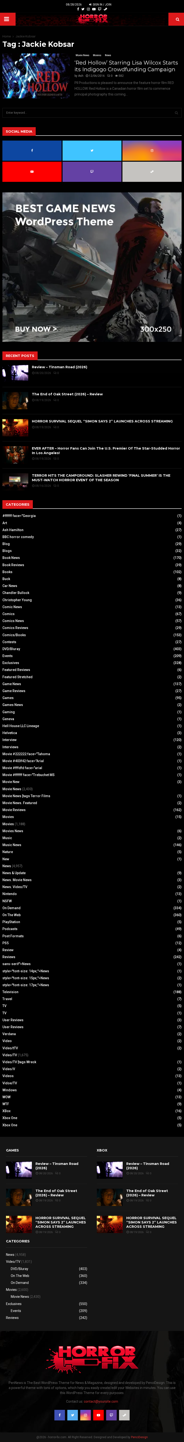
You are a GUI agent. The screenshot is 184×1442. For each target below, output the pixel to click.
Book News (11, 558)
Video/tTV (10, 1048)
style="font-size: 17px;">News (25, 985)
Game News (11, 684)
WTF (5, 1104)
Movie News (82, 55)
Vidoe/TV (9, 1083)
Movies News (12, 831)
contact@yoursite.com (101, 1401)
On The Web (11, 915)
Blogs (7, 551)
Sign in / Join (101, 4)
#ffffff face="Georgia (19, 516)
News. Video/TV (14, 887)
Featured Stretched (17, 677)
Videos (8, 1076)
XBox (6, 1111)
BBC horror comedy (18, 537)
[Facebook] (78, 9)
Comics (8, 614)
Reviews (8, 957)
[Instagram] (88, 9)
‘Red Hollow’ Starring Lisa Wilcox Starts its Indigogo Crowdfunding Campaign (126, 66)
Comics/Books (14, 635)
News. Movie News (17, 880)
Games (8, 698)
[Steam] (105, 9)
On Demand (11, 908)
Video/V (8, 1069)
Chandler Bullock (15, 593)
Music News (11, 845)
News (108, 55)
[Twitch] (99, 9)
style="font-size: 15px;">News (25, 978)
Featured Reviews (16, 670)
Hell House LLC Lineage (20, 726)
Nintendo (9, 894)
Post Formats (13, 936)
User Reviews (12, 1020)
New (5, 859)
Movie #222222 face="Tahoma (26, 754)
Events (7, 656)
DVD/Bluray (11, 649)
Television (10, 992)
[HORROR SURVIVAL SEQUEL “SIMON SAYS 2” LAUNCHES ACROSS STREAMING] (15, 427)
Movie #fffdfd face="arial (22, 768)
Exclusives (10, 663)
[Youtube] (94, 9)
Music (7, 838)
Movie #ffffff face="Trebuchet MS (28, 775)
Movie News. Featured (19, 803)
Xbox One (9, 1118)
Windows (9, 1090)
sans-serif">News (16, 964)
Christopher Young (17, 600)
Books (7, 572)
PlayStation (11, 922)
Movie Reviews (14, 810)
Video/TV (9, 1055)
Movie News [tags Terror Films (26, 796)
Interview (9, 740)
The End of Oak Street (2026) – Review (67, 394)
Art (4, 523)
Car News (9, 586)
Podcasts (9, 929)
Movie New (10, 782)
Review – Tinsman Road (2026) (59, 367)
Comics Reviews (15, 628)
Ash (80, 75)
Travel (7, 999)
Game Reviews (13, 691)
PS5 (5, 943)
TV (4, 1006)
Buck (6, 579)
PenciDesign (139, 1437)
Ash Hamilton (12, 530)
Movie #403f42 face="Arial (23, 761)
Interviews (10, 747)
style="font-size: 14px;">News (25, 971)
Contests (9, 642)
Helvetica (9, 733)
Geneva (8, 719)
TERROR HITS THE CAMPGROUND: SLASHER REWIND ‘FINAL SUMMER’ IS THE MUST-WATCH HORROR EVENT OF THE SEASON (101, 477)
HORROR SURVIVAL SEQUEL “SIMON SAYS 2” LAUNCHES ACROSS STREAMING (102, 421)
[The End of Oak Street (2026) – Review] (15, 400)
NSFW (7, 901)
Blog (6, 544)
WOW (6, 1097)
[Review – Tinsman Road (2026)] (15, 373)
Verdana (9, 1034)
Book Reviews (13, 565)
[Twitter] (83, 9)
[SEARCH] (176, 113)
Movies (97, 55)
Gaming (8, 712)
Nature (7, 852)
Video (7, 1041)
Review (7, 950)
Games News (12, 705)
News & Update (14, 873)
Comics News (13, 621)
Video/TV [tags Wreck (19, 1062)
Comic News (12, 607)
